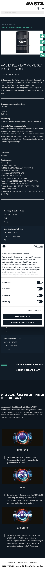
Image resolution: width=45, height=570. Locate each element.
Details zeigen (33, 310)
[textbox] (22, 12)
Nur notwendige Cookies (22, 322)
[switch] (40, 288)
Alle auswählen (22, 316)
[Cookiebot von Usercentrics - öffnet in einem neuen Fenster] (33, 246)
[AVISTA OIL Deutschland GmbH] (35, 4)
